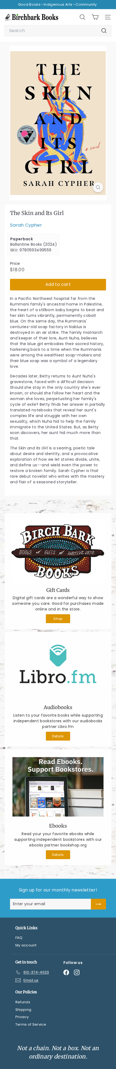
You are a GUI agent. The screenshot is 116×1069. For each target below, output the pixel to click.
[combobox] (58, 30)
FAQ (19, 937)
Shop (57, 618)
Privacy (22, 1016)
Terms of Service (30, 1024)
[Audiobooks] (58, 669)
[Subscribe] (98, 904)
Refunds (22, 1002)
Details (58, 736)
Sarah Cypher (26, 225)
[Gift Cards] (58, 551)
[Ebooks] (58, 786)
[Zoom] (98, 187)
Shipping (23, 1009)
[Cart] (95, 17)
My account (26, 945)
